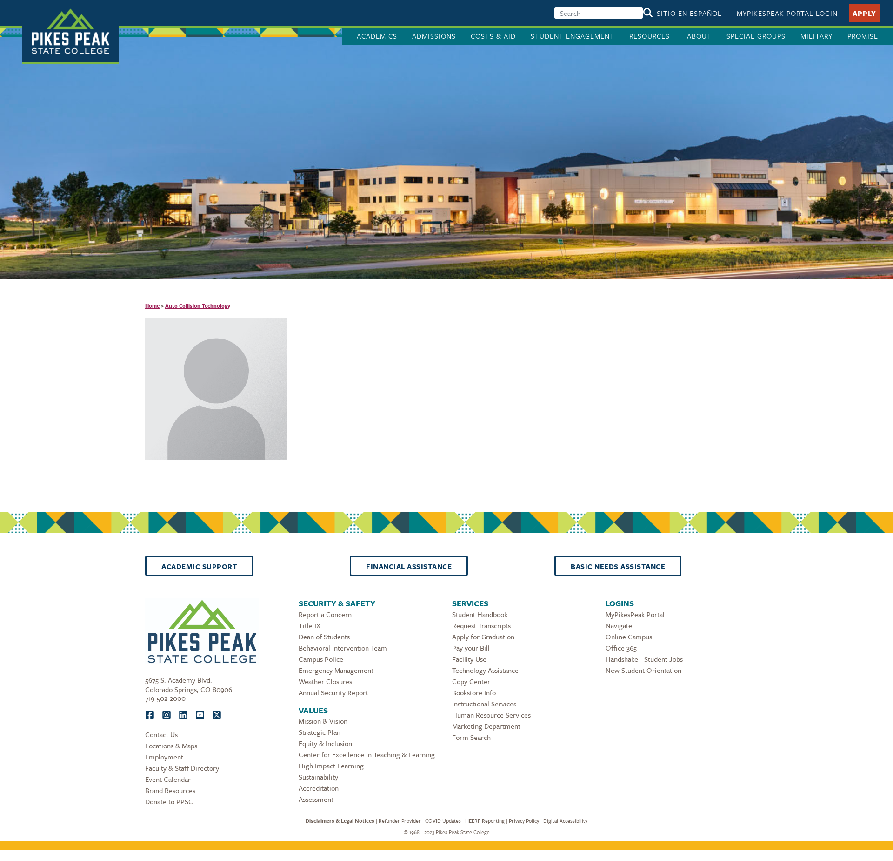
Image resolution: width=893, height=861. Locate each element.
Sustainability (318, 777)
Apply (864, 13)
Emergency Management (336, 670)
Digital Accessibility (565, 821)
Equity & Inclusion (325, 743)
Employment (164, 757)
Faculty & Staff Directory (182, 768)
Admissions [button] (434, 36)
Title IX (309, 625)
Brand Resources (170, 790)
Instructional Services (484, 703)
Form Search (471, 737)
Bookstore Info (474, 692)
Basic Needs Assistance (618, 566)
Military (816, 36)
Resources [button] (650, 36)
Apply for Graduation (483, 636)
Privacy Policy (524, 821)
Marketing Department (486, 726)
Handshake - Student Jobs (644, 659)
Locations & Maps (171, 745)
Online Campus (629, 636)
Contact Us (161, 734)
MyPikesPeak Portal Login (787, 13)
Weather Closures (325, 681)
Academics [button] (377, 36)
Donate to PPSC (169, 801)
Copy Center (471, 681)
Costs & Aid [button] (493, 36)
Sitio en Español (689, 13)
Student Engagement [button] (572, 36)
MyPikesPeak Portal (635, 614)
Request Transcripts (481, 625)
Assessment (316, 799)
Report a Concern (325, 614)
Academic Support (199, 566)
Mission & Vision (323, 721)
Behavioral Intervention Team (343, 648)
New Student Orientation (643, 670)
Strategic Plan (319, 732)
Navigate (619, 625)
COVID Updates (443, 821)
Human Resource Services (491, 715)
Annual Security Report (333, 692)
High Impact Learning (331, 765)
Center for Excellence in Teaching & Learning (367, 754)
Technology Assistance (485, 670)
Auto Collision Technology (197, 306)
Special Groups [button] (756, 36)
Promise (862, 36)
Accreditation (319, 788)
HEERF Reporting (485, 821)
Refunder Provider (400, 821)
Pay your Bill (471, 648)
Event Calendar (168, 779)
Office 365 (621, 648)
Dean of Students (324, 636)
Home (152, 306)
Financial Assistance (409, 566)
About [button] (699, 36)
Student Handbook (479, 614)
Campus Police (321, 659)
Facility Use (469, 659)
